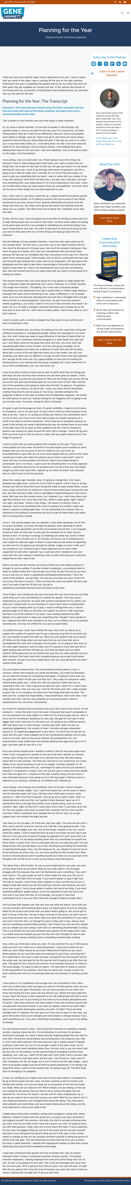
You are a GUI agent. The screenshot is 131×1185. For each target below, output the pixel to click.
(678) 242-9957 (28, 2)
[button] (122, 13)
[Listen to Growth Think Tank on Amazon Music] (100, 64)
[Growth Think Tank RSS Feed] (118, 64)
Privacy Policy (90, 1180)
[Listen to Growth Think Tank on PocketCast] (112, 64)
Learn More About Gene (109, 220)
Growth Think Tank (64, 37)
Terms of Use (105, 1180)
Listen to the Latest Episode (112, 73)
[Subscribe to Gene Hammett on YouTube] (124, 2)
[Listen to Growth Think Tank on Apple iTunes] (106, 64)
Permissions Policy (121, 1180)
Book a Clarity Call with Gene (109, 341)
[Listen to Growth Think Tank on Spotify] (93, 64)
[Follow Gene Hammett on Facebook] (115, 2)
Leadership (80, 37)
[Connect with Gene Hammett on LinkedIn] (120, 2)
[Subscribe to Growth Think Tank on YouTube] (125, 64)
